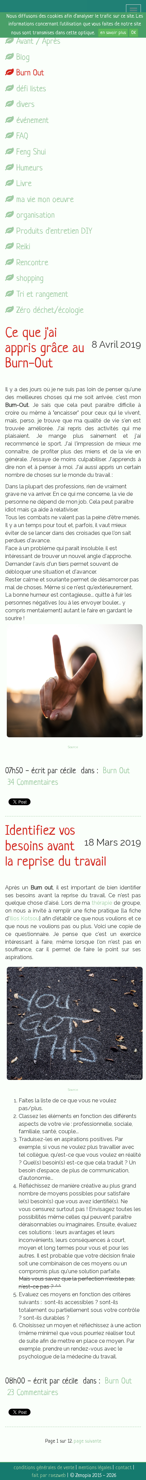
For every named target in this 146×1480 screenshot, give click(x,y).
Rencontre (31, 263)
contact (123, 1468)
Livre (23, 183)
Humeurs (28, 168)
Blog (22, 57)
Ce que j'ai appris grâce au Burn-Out (44, 349)
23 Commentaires (32, 1393)
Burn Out (29, 73)
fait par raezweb (49, 1476)
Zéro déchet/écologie (49, 310)
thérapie (102, 903)
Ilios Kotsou (24, 918)
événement (31, 120)
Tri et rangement (41, 294)
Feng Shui (30, 152)
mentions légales (94, 1468)
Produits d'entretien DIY (53, 231)
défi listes (30, 89)
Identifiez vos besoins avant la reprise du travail (55, 846)
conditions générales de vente (44, 1468)
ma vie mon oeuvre (44, 199)
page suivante (87, 1441)
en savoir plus (113, 32)
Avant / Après (37, 41)
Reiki (22, 247)
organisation (34, 215)
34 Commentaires (32, 783)
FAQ (21, 136)
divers (24, 104)
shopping (28, 278)
